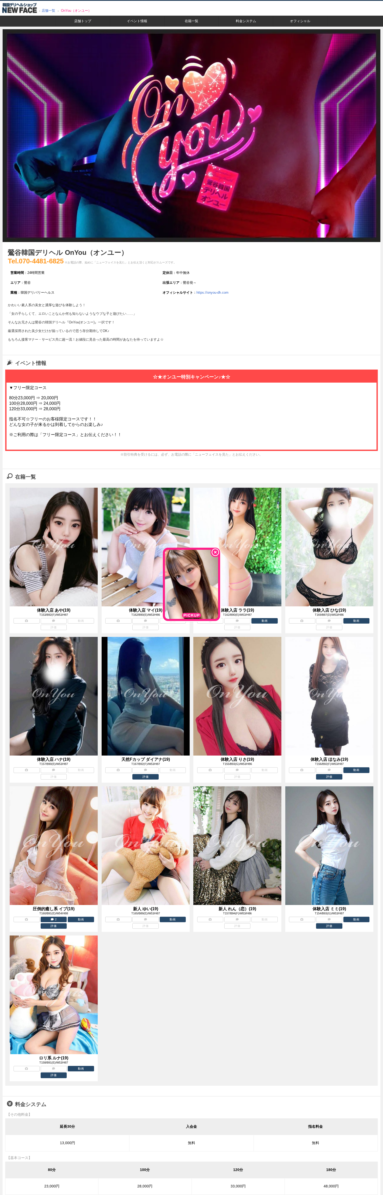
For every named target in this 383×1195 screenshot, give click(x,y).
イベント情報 (137, 21)
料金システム (246, 21)
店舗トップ (82, 21)
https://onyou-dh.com (212, 292)
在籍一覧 (191, 21)
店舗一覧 (48, 11)
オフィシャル (300, 21)
